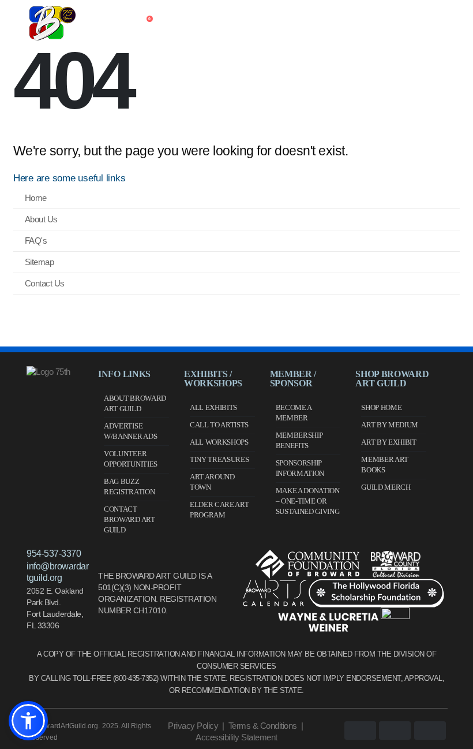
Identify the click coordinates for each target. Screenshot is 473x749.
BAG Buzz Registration (129, 486)
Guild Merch (385, 487)
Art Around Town (212, 481)
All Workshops (219, 442)
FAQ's (36, 240)
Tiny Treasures (219, 459)
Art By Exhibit (388, 442)
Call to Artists (219, 424)
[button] (28, 720)
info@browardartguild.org (57, 572)
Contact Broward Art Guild (129, 519)
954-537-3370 (54, 553)
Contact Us (45, 283)
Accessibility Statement (236, 737)
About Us (41, 219)
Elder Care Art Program (219, 509)
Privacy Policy (193, 726)
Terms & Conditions (262, 726)
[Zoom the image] (48, 372)
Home (36, 198)
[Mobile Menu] (21, 23)
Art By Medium (389, 424)
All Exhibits (213, 407)
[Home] (84, 23)
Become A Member (293, 412)
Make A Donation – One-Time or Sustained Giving (308, 501)
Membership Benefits (299, 440)
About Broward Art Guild (135, 403)
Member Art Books (384, 464)
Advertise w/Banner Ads (130, 431)
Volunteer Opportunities (130, 458)
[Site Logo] (52, 23)
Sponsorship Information (300, 468)
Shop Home (381, 407)
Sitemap (39, 262)
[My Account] (120, 23)
